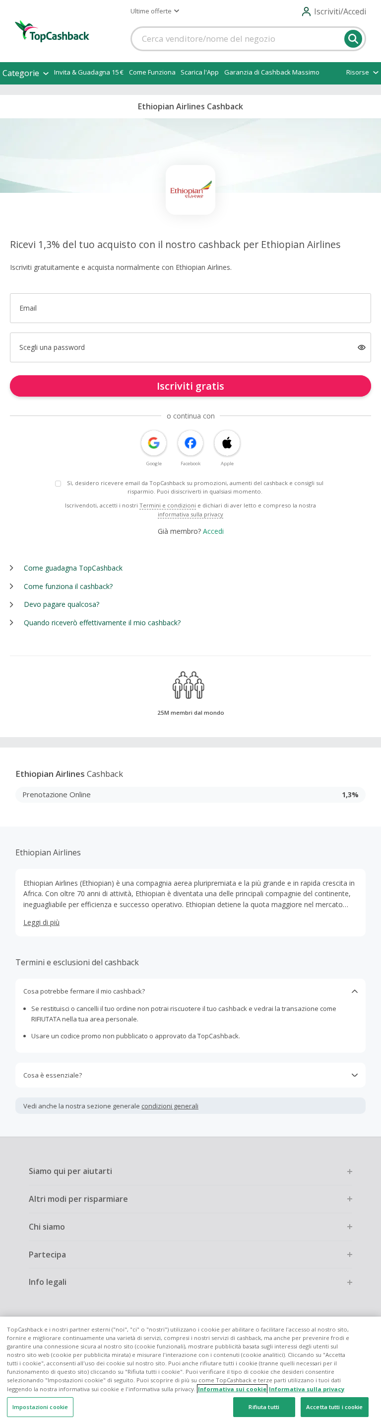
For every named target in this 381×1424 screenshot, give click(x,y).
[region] (190, 1370)
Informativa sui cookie (232, 1389)
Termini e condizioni (167, 505)
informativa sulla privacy (190, 514)
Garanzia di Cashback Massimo (271, 72)
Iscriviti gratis (190, 386)
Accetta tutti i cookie (334, 1407)
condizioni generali (169, 1105)
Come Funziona (152, 72)
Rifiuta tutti (264, 1407)
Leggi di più (41, 922)
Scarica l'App (200, 72)
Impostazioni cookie (40, 1407)
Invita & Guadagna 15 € (89, 72)
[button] (154, 11)
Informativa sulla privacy (306, 1389)
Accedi (213, 531)
